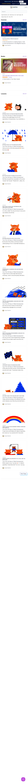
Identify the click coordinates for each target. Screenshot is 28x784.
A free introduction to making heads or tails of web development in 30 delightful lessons (13, 42)
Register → (23, 3)
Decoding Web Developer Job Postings (11, 238)
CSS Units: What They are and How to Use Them (13, 395)
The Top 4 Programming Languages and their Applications (12, 302)
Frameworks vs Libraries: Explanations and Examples (12, 270)
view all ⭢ (25, 19)
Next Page (23, 473)
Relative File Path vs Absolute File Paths (11, 175)
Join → (21, 1)
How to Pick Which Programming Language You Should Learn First (13, 334)
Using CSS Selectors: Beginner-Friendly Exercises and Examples (13, 427)
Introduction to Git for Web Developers (11, 144)
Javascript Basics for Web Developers (11, 365)
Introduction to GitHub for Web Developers (12, 113)
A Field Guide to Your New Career (11, 79)
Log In (26, 7)
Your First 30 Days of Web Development (10, 38)
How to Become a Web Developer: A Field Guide (13, 75)
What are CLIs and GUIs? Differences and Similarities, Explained (11, 207)
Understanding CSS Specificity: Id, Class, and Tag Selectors (13, 459)
